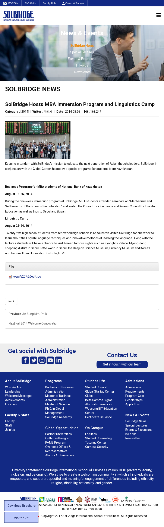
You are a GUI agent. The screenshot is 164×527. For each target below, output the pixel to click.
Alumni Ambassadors (60, 455)
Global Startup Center (99, 391)
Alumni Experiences (98, 404)
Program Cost (134, 395)
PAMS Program (55, 442)
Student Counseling (98, 438)
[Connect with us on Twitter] (33, 360)
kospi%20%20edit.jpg (27, 276)
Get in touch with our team (122, 364)
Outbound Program (58, 438)
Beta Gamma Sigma (99, 400)
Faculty (10, 421)
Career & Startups (74, 3)
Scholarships (134, 400)
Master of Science (57, 404)
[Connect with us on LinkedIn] (58, 360)
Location (11, 404)
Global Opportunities (61, 428)
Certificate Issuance (98, 417)
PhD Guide (30, 3)
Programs (53, 381)
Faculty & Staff (17, 415)
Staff (8, 425)
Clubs (89, 395)
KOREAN (13, 3)
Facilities (91, 434)
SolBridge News (82, 46)
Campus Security (96, 446)
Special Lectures (82, 52)
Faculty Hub (49, 3)
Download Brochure (21, 505)
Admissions (134, 381)
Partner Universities (58, 434)
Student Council (96, 387)
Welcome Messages (18, 395)
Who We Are (13, 387)
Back (11, 301)
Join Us (10, 429)
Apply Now (21, 517)
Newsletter (82, 72)
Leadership (12, 391)
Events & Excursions (82, 59)
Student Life (95, 381)
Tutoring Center (95, 442)
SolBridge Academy (58, 417)
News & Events (137, 415)
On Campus (94, 428)
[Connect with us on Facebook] (25, 360)
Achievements (15, 400)
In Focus (82, 65)
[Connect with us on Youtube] (50, 360)
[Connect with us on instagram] (42, 360)
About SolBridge (18, 381)
